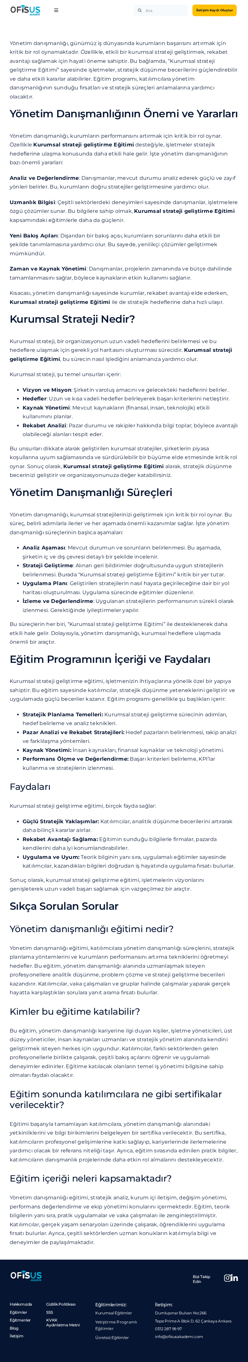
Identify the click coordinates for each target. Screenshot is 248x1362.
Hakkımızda (21, 1304)
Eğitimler (18, 1312)
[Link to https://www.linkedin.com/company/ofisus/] (235, 1278)
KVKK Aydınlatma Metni (63, 1322)
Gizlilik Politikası (61, 1304)
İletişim (17, 1335)
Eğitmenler (20, 1320)
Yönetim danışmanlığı (39, 136)
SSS (49, 1312)
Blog (14, 1328)
